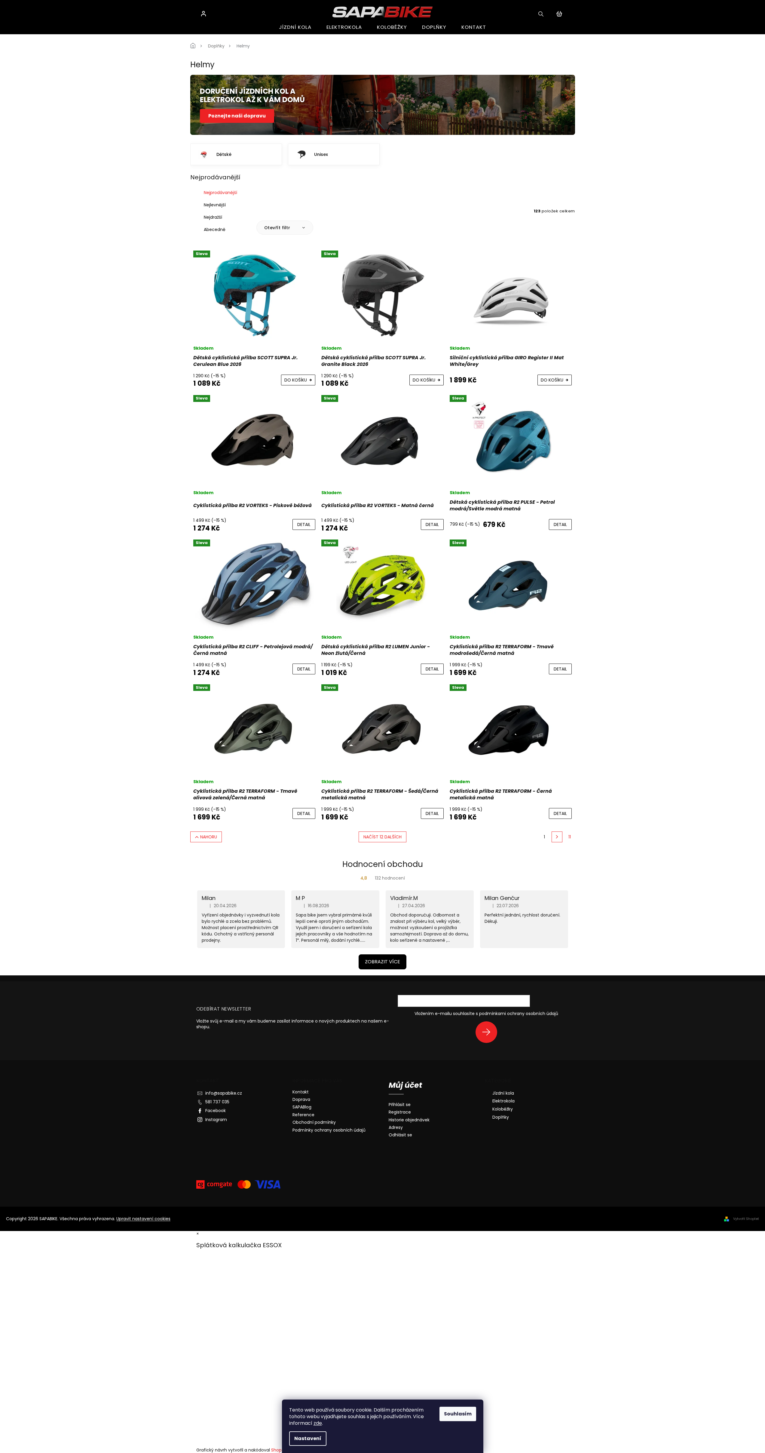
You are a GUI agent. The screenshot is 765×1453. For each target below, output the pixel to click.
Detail (304, 524)
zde (318, 1423)
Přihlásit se (488, 1032)
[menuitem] (295, 27)
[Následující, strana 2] (557, 836)
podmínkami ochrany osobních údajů (518, 1014)
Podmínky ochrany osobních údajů (329, 1130)
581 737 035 (217, 1102)
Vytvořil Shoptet (746, 1218)
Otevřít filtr (278, 228)
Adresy (396, 1127)
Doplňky (500, 1117)
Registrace (400, 1112)
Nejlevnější (215, 205)
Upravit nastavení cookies (143, 1219)
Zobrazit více (382, 961)
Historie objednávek (409, 1120)
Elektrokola (503, 1101)
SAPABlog (301, 1107)
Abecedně (214, 229)
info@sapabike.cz (223, 1093)
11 (569, 837)
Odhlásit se (400, 1135)
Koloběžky (502, 1109)
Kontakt (300, 1092)
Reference (303, 1115)
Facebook (215, 1111)
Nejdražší (213, 217)
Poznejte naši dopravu (237, 115)
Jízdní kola (503, 1093)
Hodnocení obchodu (382, 864)
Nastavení (307, 1438)
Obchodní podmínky (314, 1122)
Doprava (301, 1099)
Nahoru (208, 837)
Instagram (216, 1120)
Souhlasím (458, 1413)
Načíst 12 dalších (382, 837)
